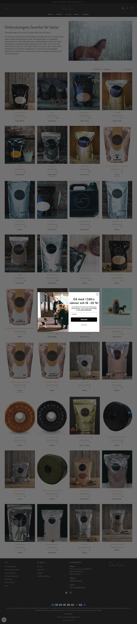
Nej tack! (84, 325)
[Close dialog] (97, 294)
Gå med (84, 319)
